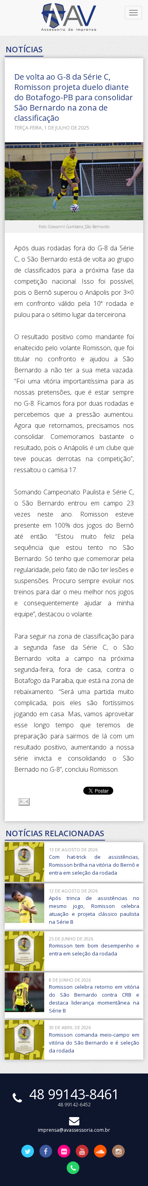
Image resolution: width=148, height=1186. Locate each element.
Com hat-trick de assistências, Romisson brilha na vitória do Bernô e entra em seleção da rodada (94, 864)
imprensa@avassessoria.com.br (74, 1130)
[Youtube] (82, 1151)
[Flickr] (64, 1151)
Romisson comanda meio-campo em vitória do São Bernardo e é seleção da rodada (94, 1042)
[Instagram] (118, 1151)
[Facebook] (45, 1151)
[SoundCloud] (100, 1151)
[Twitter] (27, 1151)
